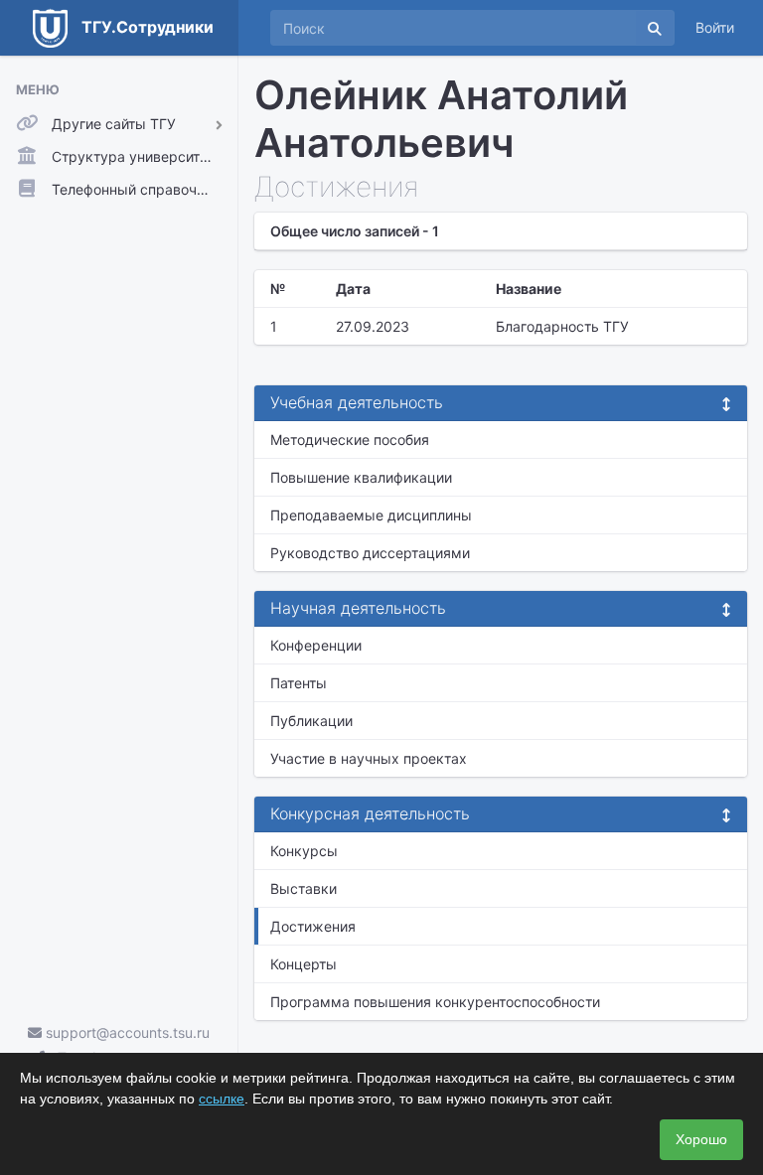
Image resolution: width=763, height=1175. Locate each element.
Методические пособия (349, 439)
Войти (714, 27)
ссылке (221, 1098)
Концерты (303, 963)
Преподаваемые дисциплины (371, 515)
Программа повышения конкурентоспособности (435, 1001)
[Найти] (655, 28)
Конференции (316, 645)
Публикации (311, 720)
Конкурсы (304, 850)
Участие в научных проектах (368, 758)
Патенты (298, 682)
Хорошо (701, 1139)
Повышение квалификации (361, 477)
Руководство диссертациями (370, 552)
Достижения (313, 926)
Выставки (303, 888)
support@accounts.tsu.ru (126, 1032)
